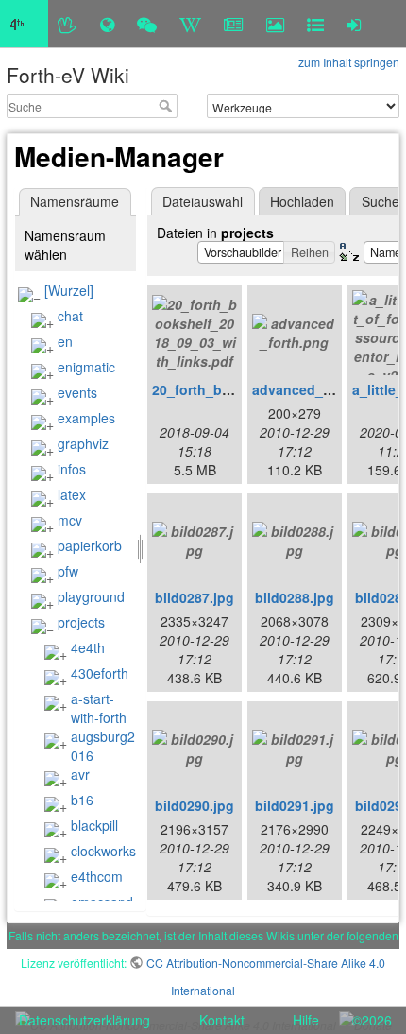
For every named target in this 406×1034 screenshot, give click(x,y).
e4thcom (97, 876)
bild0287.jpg (194, 597)
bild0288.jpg (294, 597)
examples (86, 417)
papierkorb (90, 545)
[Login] (353, 23)
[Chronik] (107, 23)
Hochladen (302, 201)
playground (91, 596)
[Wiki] (190, 23)
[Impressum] (315, 23)
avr (80, 774)
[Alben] (275, 23)
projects (81, 621)
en (65, 341)
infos (72, 468)
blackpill (94, 825)
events (77, 392)
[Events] (146, 23)
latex (72, 494)
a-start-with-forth (99, 708)
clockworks (103, 850)
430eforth (99, 672)
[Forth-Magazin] (233, 23)
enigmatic (86, 366)
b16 (82, 799)
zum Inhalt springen (348, 62)
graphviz (83, 443)
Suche (168, 105)
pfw (68, 570)
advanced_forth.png (317, 389)
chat (70, 315)
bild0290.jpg (194, 805)
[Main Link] (24, 23)
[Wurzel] (68, 290)
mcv (70, 519)
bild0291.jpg (294, 805)
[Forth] (67, 23)
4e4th (88, 647)
